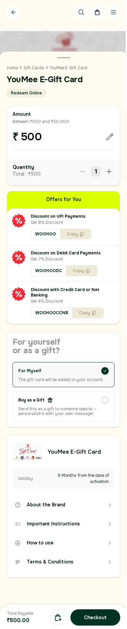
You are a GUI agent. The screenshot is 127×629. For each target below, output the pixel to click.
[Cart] (97, 12)
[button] (63, 227)
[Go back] (13, 12)
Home (12, 68)
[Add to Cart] (58, 617)
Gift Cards (34, 68)
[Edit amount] (109, 137)
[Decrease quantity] (82, 171)
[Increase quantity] (109, 171)
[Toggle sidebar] (113, 12)
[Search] (81, 12)
